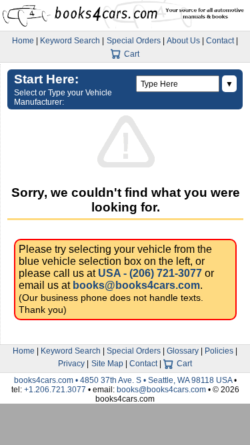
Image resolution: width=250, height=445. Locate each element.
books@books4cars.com (136, 285)
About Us (183, 40)
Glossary (183, 351)
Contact (220, 40)
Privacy (71, 363)
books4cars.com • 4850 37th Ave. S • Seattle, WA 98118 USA (124, 380)
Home (23, 40)
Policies (219, 351)
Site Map (107, 363)
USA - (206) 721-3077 (150, 273)
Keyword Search (70, 40)
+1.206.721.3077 (55, 389)
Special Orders (134, 40)
